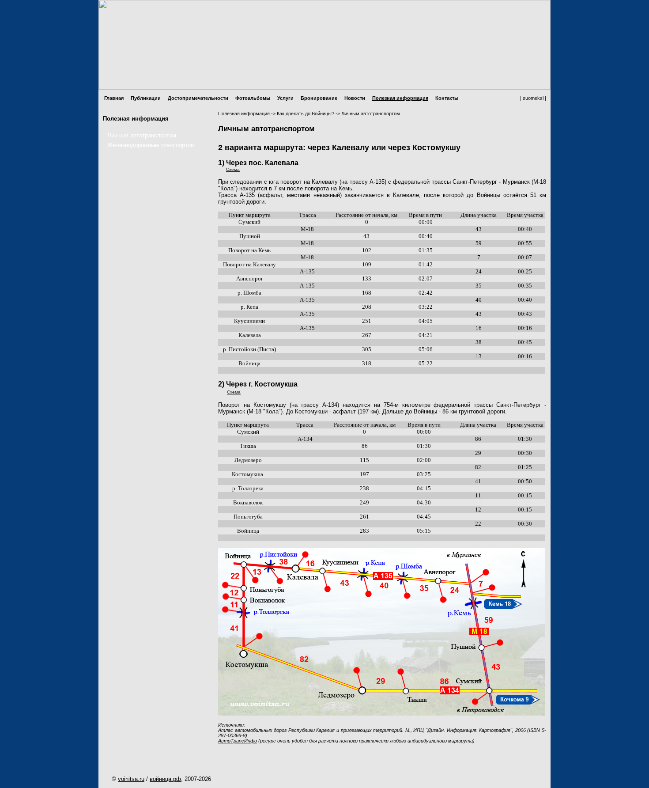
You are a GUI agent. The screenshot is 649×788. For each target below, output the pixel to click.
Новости (354, 98)
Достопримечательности (198, 98)
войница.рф (165, 779)
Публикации (146, 98)
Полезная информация (400, 98)
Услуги (285, 98)
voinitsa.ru (131, 779)
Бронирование (319, 98)
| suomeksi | (533, 98)
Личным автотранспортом (141, 135)
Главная (114, 98)
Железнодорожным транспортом (151, 145)
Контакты (446, 98)
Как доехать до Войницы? (305, 113)
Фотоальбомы (252, 98)
